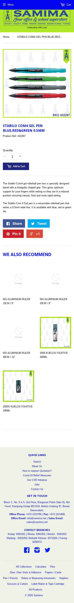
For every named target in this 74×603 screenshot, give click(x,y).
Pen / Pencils (10, 578)
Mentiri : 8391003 (56, 534)
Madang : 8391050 (17, 538)
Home (6, 36)
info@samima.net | (37, 518)
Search (37, 461)
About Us (37, 466)
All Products (35, 589)
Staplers (63, 578)
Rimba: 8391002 (36, 534)
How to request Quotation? (37, 470)
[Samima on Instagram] (37, 551)
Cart (68, 4)
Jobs (37, 484)
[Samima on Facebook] (27, 551)
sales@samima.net (37, 522)
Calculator (40, 566)
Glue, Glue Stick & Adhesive (25, 572)
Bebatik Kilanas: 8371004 (43, 538)
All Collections (24, 566)
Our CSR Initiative (37, 480)
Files (52, 566)
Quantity (8, 150)
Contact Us (37, 489)
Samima (38, 595)
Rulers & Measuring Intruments (38, 578)
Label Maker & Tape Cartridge (47, 583)
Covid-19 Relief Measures (37, 475)
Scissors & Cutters (17, 583)
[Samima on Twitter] (47, 551)
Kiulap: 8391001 (17, 534)
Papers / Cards (53, 572)
